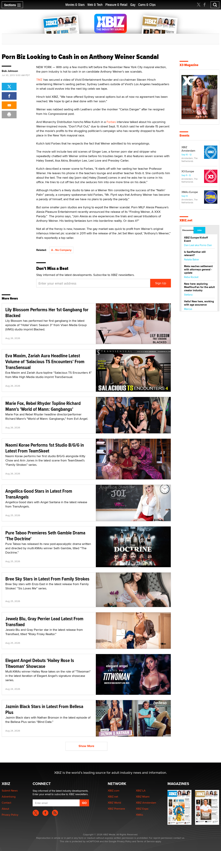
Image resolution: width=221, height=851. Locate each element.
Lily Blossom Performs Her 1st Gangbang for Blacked (46, 312)
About (5, 809)
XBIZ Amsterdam (188, 149)
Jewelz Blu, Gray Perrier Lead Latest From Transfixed (44, 621)
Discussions (187, 230)
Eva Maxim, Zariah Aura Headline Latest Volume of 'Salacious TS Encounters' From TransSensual (44, 361)
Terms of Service (146, 841)
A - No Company (61, 250)
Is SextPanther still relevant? (195, 253)
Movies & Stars (75, 5)
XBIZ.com (113, 791)
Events (184, 135)
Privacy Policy (10, 815)
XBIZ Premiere (116, 809)
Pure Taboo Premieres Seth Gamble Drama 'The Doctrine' (45, 535)
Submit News (10, 791)
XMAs (139, 815)
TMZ (39, 79)
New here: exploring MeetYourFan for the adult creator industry (199, 287)
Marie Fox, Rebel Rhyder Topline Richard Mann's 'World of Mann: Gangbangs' (43, 406)
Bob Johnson (10, 71)
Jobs (199, 230)
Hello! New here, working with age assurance (199, 303)
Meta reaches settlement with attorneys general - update (198, 269)
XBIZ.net (186, 220)
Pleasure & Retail (116, 5)
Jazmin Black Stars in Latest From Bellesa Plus (44, 709)
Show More (86, 746)
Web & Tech (95, 5)
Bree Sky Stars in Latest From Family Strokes (47, 578)
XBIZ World (114, 803)
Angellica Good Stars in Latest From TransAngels (38, 493)
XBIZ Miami (143, 797)
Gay (132, 5)
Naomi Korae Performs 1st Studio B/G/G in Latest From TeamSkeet (44, 447)
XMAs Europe (189, 192)
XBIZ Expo (142, 809)
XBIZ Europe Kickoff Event (196, 239)
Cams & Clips (147, 5)
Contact (6, 803)
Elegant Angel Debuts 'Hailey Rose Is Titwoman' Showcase (39, 663)
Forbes (111, 122)
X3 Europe (187, 171)
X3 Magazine (189, 64)
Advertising (9, 797)
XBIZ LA (141, 791)
